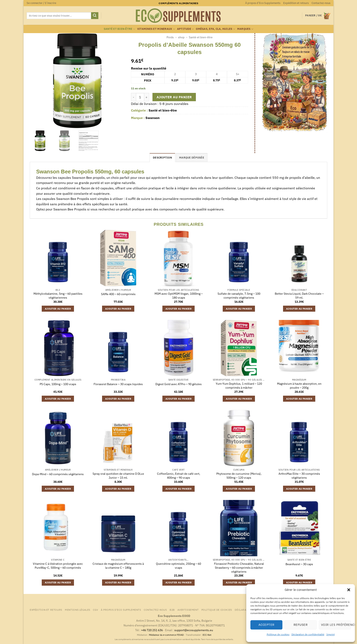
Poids (170, 37)
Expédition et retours (296, 3)
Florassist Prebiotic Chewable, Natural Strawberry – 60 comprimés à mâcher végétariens (239, 567)
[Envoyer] (94, 15)
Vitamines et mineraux (154, 29)
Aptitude (184, 29)
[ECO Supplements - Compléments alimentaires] (178, 15)
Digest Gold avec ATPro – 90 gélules (178, 384)
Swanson (152, 118)
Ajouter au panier (174, 97)
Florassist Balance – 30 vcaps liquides (118, 384)
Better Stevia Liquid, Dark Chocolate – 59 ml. (299, 295)
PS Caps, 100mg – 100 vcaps (58, 384)
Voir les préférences (336, 625)
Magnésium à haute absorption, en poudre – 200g (299, 385)
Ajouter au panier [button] (58, 308)
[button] (349, 590)
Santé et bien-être (118, 29)
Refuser (301, 625)
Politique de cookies (278, 634)
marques (244, 29)
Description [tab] (162, 157)
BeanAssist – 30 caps (299, 564)
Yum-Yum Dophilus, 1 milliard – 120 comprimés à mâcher (239, 385)
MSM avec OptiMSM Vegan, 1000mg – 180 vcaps (179, 295)
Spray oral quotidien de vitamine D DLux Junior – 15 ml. (118, 475)
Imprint (330, 634)
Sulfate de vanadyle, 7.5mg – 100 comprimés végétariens (239, 295)
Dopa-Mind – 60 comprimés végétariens (58, 474)
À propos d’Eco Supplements (262, 3)
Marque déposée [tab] (191, 157)
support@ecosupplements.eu (193, 630)
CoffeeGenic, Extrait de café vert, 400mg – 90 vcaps (178, 475)
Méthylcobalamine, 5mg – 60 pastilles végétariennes (57, 295)
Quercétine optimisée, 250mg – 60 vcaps (178, 566)
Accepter (266, 625)
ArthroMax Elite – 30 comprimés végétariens (299, 475)
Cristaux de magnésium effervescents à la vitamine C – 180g (118, 566)
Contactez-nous (321, 3)
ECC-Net (207, 634)
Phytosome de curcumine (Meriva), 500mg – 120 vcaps (239, 475)
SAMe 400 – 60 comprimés (118, 294)
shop (181, 37)
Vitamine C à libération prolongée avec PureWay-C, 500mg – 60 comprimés (58, 566)
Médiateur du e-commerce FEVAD (166, 634)
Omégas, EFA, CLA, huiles (214, 29)
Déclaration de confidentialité (308, 634)
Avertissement (188, 609)
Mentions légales (77, 609)
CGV (95, 609)
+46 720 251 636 (152, 630)
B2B (172, 609)
